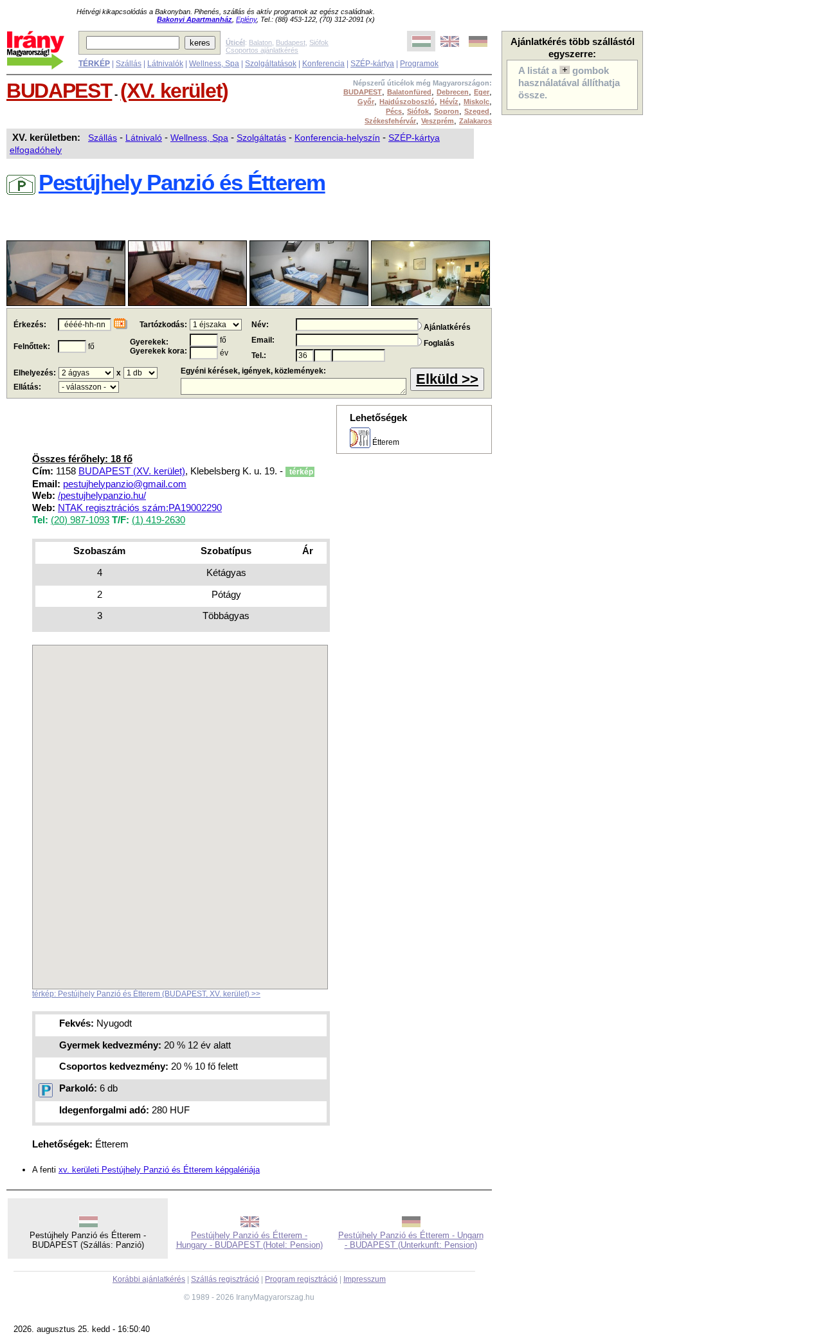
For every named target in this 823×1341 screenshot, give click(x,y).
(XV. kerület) (174, 90)
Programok (419, 63)
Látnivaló (143, 137)
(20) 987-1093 (80, 520)
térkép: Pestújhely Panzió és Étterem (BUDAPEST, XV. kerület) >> (146, 993)
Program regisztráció (301, 1279)
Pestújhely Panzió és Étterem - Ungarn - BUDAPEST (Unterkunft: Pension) (411, 1240)
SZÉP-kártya (372, 63)
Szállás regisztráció (225, 1279)
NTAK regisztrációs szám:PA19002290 (140, 508)
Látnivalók (165, 63)
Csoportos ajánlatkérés (262, 50)
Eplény (246, 19)
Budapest (290, 42)
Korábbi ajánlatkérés (149, 1279)
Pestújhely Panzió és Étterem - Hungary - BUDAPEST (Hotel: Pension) (249, 1240)
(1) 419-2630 (158, 520)
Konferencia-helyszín (337, 137)
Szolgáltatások (270, 63)
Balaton (260, 42)
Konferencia (323, 63)
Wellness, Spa (214, 63)
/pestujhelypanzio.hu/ (102, 496)
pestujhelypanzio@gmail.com (124, 484)
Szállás (128, 63)
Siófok (319, 42)
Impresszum (364, 1279)
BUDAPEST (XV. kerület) (131, 471)
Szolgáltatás (261, 137)
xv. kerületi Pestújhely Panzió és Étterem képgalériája (159, 1169)
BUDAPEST (59, 90)
